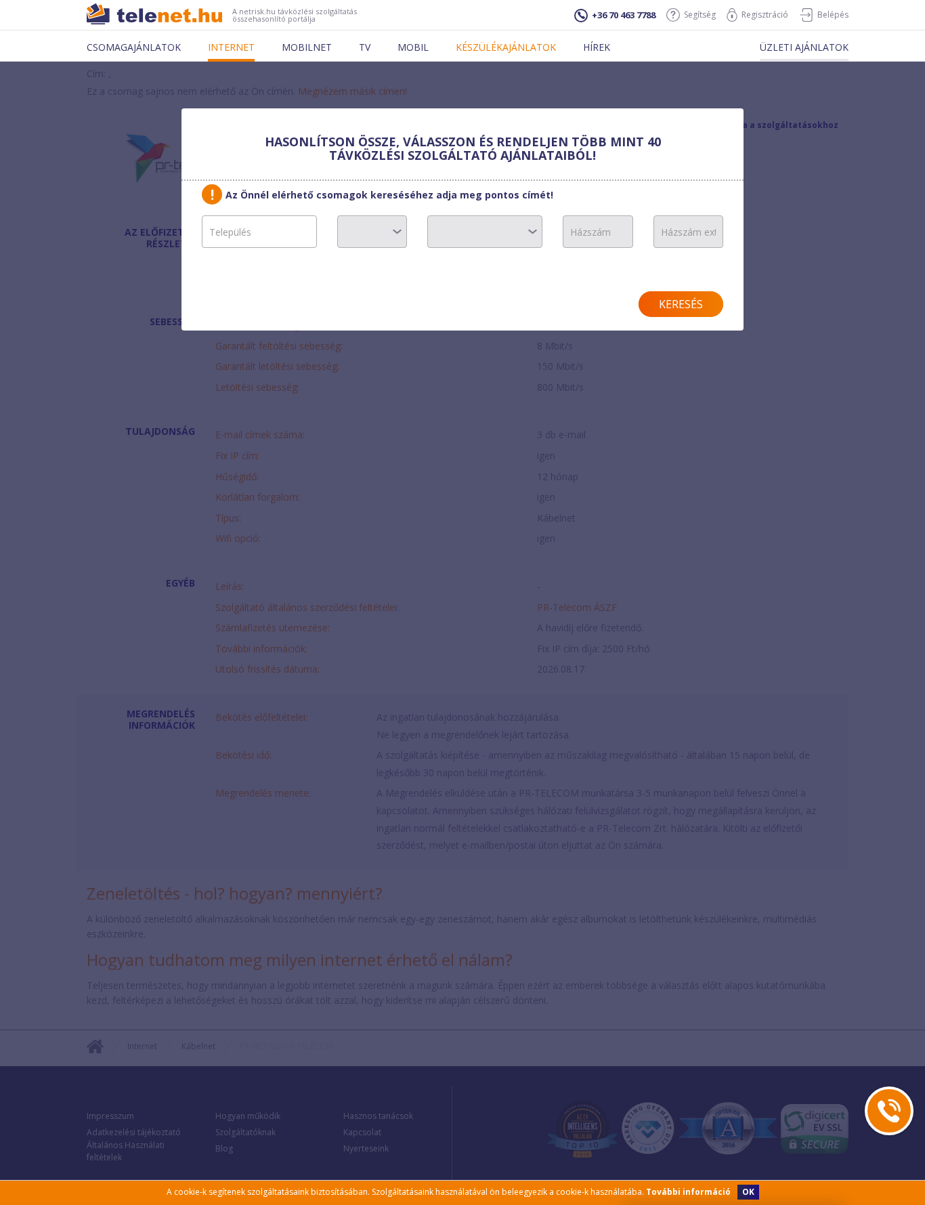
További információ (688, 1192)
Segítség (700, 14)
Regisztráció (764, 14)
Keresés (681, 304)
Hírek (596, 47)
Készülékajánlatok (506, 47)
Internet (231, 47)
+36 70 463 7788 (623, 15)
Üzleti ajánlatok (804, 47)
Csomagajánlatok (134, 47)
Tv (364, 47)
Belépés (832, 14)
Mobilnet (307, 47)
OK (748, 1192)
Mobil (413, 47)
